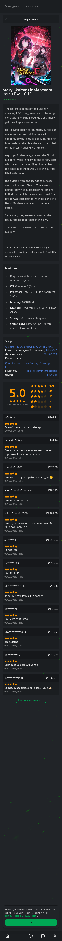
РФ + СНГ (51, 350)
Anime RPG (46, 346)
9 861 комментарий (17, 405)
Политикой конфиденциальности (21, 916)
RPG (35, 346)
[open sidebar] (19, 936)
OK (31, 922)
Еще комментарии (29, 700)
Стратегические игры (18, 346)
